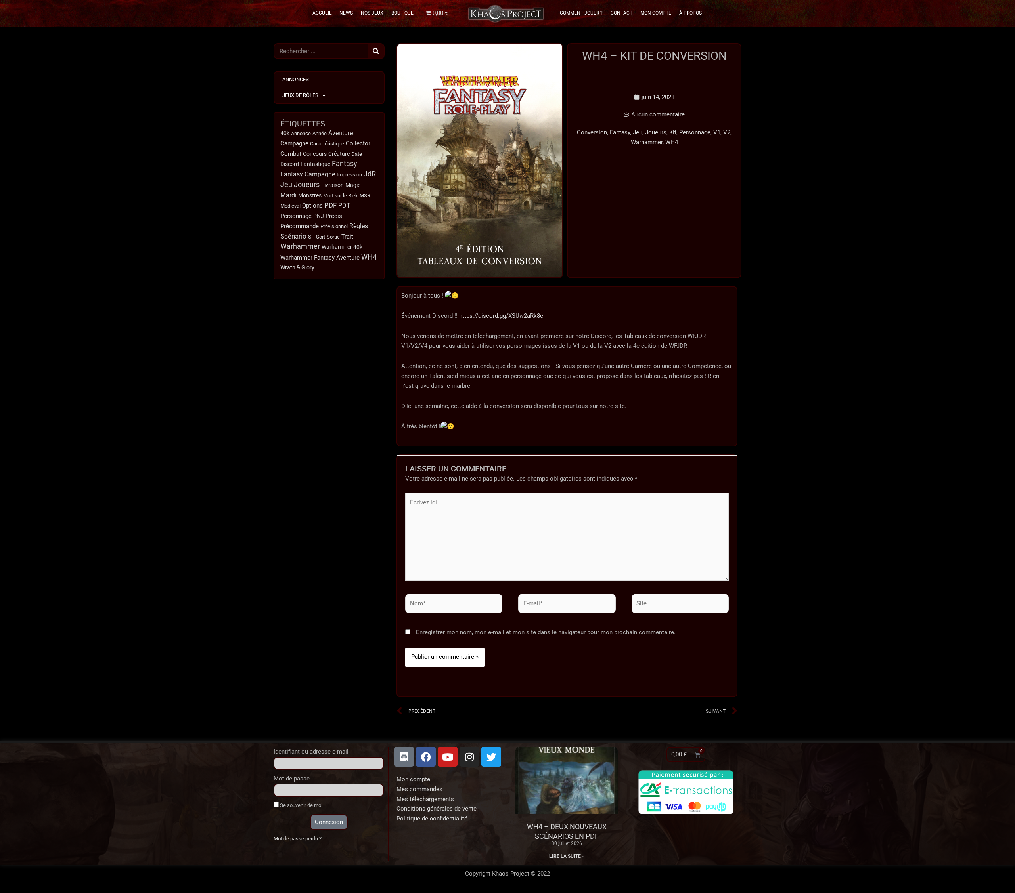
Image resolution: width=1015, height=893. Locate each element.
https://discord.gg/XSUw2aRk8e (501, 315)
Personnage (296, 215)
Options (312, 205)
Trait (347, 236)
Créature (339, 154)
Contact (621, 13)
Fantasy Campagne (307, 174)
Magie (352, 185)
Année (319, 133)
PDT (344, 205)
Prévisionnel (334, 226)
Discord (289, 164)
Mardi (288, 195)
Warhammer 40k (342, 247)
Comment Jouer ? (581, 13)
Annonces (295, 79)
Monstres (310, 195)
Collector (358, 143)
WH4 (369, 257)
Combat (290, 153)
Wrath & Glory (297, 267)
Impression (349, 174)
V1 (716, 132)
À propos (690, 13)
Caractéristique (327, 144)
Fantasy (344, 164)
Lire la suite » (566, 856)
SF (311, 236)
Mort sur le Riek (340, 195)
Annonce (301, 133)
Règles (358, 226)
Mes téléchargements (425, 799)
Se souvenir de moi (300, 805)
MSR (365, 195)
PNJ (318, 216)
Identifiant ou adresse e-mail (311, 751)
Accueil (321, 13)
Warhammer (300, 246)
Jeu (286, 184)
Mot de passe (292, 778)
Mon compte (413, 779)
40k (284, 133)
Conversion (592, 132)
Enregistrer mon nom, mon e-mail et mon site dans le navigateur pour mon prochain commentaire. (546, 632)
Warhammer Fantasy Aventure (320, 257)
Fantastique (315, 164)
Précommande (299, 226)
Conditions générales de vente (436, 808)
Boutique (402, 13)
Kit (672, 132)
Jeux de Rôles (300, 95)
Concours (315, 154)
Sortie (333, 237)
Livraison (332, 185)
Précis (334, 215)
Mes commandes (419, 789)
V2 (726, 132)
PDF (330, 205)
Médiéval (290, 206)
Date (356, 154)
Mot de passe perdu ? (298, 838)
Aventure (340, 133)
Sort (320, 237)
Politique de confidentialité (431, 818)
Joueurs (307, 184)
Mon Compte (655, 13)
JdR (370, 174)
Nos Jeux (372, 13)
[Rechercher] (376, 51)
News (346, 13)
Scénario (293, 236)
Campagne (294, 143)
